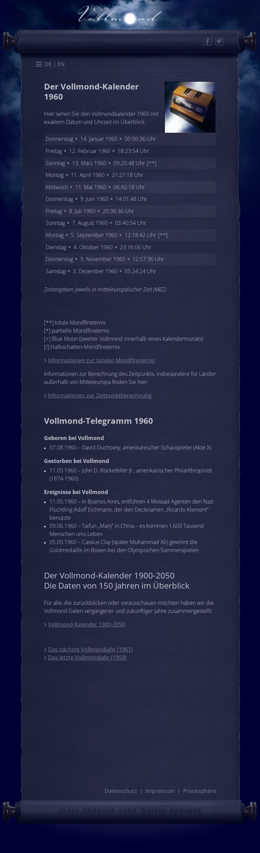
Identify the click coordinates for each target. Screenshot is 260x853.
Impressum (160, 791)
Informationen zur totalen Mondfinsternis (101, 360)
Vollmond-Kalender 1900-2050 (86, 624)
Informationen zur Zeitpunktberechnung (100, 395)
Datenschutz (121, 791)
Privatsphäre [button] (199, 791)
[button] (39, 65)
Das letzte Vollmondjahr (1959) (87, 657)
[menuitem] (48, 64)
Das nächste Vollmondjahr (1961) (90, 649)
